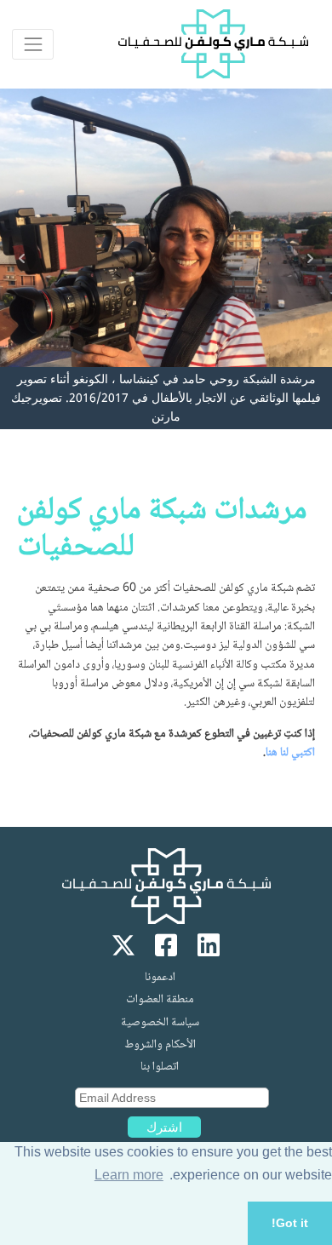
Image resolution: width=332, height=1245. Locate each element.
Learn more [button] (128, 1175)
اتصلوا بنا (159, 1067)
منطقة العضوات (160, 1000)
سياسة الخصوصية (160, 1023)
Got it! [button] (290, 1223)
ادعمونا (160, 977)
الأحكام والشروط (160, 1045)
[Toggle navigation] (33, 44)
